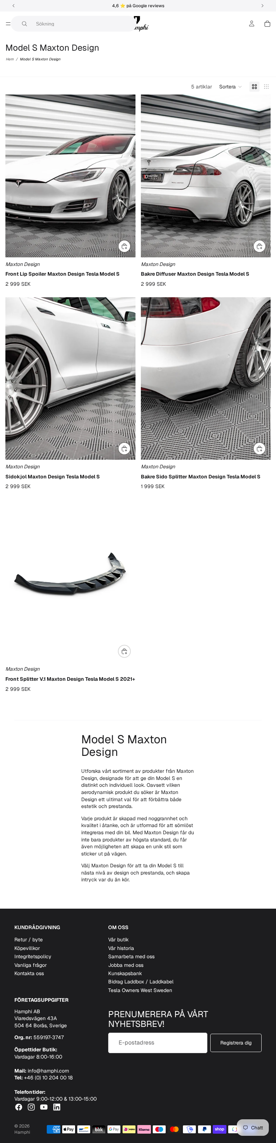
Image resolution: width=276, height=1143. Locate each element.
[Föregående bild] (16, 176)
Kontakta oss (29, 973)
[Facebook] (18, 1107)
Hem (10, 59)
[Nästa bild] (124, 176)
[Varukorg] (267, 24)
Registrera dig (236, 1042)
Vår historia (121, 948)
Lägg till (130, 246)
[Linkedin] (56, 1107)
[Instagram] (31, 1107)
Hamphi (22, 1132)
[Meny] (8, 23)
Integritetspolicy (32, 956)
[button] (230, 87)
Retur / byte (28, 939)
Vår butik (118, 939)
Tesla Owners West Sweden (140, 990)
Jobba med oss (125, 965)
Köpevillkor (27, 948)
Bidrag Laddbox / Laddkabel (141, 981)
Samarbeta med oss (131, 956)
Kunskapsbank (125, 973)
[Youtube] (44, 1107)
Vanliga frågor (30, 965)
